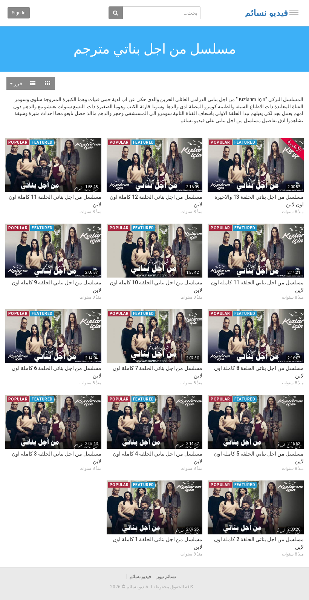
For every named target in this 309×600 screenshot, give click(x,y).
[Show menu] (294, 12)
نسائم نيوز (166, 576)
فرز (17, 83)
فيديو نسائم (266, 13)
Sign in (19, 12)
